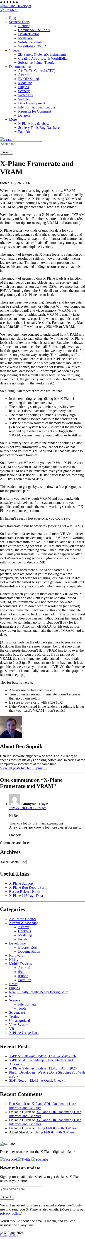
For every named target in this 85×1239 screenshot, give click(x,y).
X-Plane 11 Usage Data (26, 895)
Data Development (31, 103)
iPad (21, 972)
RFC (12, 996)
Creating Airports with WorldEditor (43, 58)
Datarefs (24, 115)
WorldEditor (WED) (32, 46)
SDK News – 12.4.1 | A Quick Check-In (38, 1080)
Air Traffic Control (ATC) (36, 71)
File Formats (27, 1004)
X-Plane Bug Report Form (28, 887)
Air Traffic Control (22, 919)
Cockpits (24, 931)
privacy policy (10, 1213)
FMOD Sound (28, 79)
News (13, 984)
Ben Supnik (17, 1104)
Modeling (25, 83)
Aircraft (23, 75)
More (13, 119)
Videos (14, 50)
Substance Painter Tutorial (37, 62)
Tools (22, 1008)
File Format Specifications (37, 107)
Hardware (16, 955)
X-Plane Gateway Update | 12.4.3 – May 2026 (42, 1056)
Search (6, 152)
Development (18, 943)
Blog (12, 18)
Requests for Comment (34, 111)
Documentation (20, 66)
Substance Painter (31, 42)
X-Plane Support (21, 883)
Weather (24, 99)
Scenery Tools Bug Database (39, 128)
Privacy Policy (9, 1235)
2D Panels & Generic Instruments (42, 54)
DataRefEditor (28, 34)
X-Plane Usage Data (24, 1033)
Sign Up (7, 1197)
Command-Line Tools (34, 30)
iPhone (23, 976)
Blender (23, 26)
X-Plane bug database (33, 123)
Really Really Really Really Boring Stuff (38, 992)
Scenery (24, 91)
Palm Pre (24, 980)
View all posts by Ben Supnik (23, 768)
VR (11, 1029)
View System (18, 1025)
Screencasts (17, 1012)
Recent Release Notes (24, 891)
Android (24, 968)
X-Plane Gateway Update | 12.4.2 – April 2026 (43, 1068)
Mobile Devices (20, 964)
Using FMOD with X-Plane (56, 1128)
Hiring (13, 959)
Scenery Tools (19, 22)
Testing (14, 1016)
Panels (22, 939)
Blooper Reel (27, 947)
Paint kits (24, 132)
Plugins (23, 87)
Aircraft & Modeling (24, 923)
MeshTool (25, 38)
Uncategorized (19, 1020)
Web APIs (25, 95)
